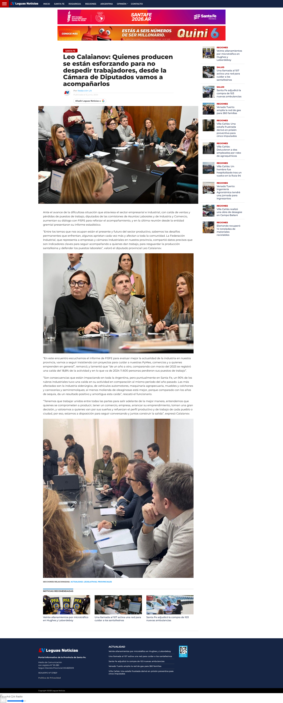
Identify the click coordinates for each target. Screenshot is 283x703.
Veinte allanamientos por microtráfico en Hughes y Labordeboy (65, 619)
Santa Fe (59, 4)
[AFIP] (183, 656)
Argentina (106, 4)
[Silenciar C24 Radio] (3, 700)
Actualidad (77, 582)
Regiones (90, 4)
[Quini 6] (141, 33)
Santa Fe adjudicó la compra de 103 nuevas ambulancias (167, 619)
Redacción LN (85, 90)
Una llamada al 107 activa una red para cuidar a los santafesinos (118, 619)
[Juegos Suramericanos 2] (141, 17)
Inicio (46, 4)
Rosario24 (75, 4)
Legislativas (90, 582)
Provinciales (105, 582)
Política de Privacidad (49, 678)
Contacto (137, 4)
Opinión (121, 4)
